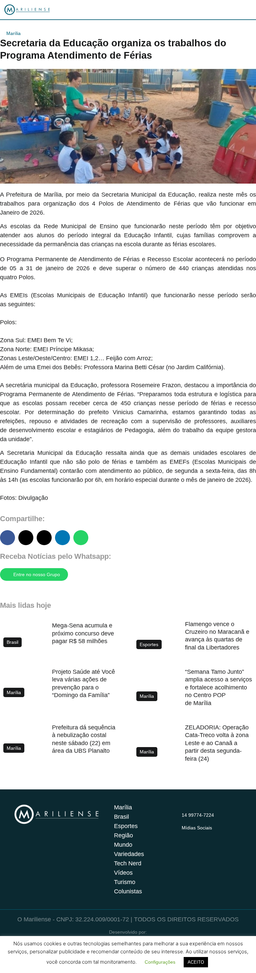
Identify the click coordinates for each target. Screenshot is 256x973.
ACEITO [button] (196, 962)
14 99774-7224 (198, 815)
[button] (7, 537)
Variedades (129, 854)
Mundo (123, 844)
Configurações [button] (160, 962)
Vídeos (123, 872)
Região (123, 835)
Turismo (124, 882)
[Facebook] (199, 836)
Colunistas (128, 891)
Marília (13, 33)
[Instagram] (186, 836)
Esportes (126, 826)
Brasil (121, 816)
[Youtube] (212, 836)
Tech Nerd (127, 863)
